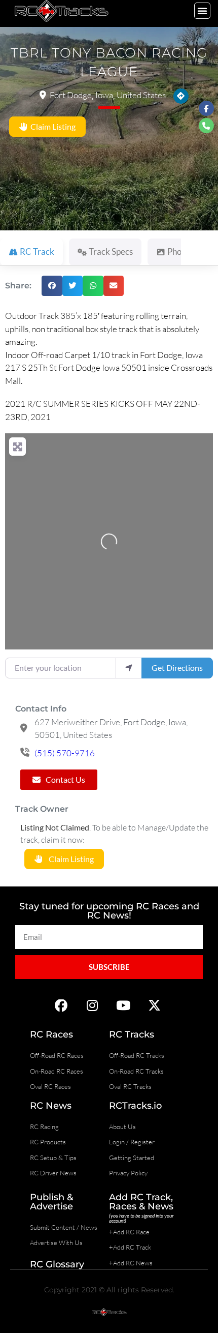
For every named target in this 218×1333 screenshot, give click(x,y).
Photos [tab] (180, 251)
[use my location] (129, 668)
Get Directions (177, 667)
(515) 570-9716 (64, 753)
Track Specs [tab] (111, 251)
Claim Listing (51, 126)
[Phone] (206, 125)
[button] (202, 11)
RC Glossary (57, 1264)
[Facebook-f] (206, 108)
